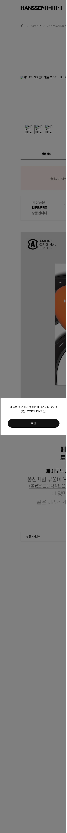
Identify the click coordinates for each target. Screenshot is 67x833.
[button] (33, 423)
